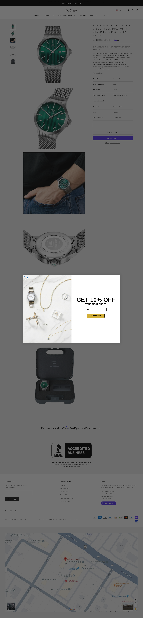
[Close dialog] (26, 277)
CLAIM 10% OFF (95, 316)
